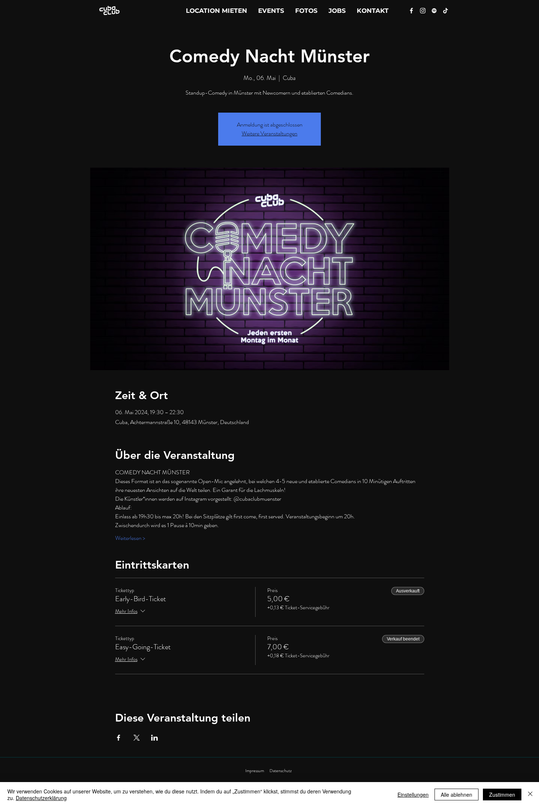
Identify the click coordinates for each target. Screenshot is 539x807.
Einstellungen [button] (413, 794)
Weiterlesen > (130, 538)
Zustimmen (502, 794)
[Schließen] (530, 794)
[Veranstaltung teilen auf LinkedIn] (154, 738)
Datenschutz (281, 770)
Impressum (254, 770)
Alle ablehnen (456, 794)
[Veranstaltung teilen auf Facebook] (118, 738)
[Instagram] (422, 10)
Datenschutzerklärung (41, 797)
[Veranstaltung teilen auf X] (136, 738)
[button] (372, 10)
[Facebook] (411, 10)
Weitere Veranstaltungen (269, 133)
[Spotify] (434, 10)
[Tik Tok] (445, 10)
